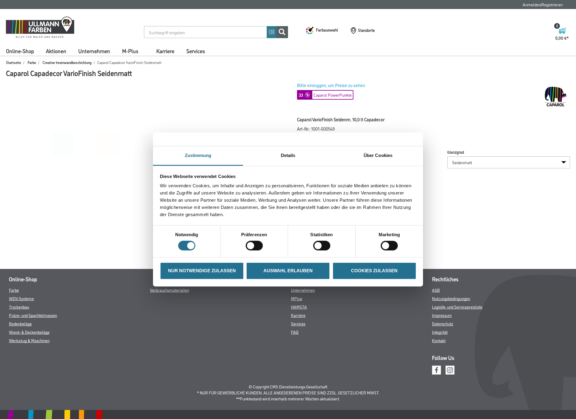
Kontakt (439, 340)
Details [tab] (288, 155)
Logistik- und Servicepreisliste (457, 306)
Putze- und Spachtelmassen (33, 315)
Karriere (165, 50)
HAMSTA (299, 306)
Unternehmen (94, 50)
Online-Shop (20, 50)
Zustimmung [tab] (198, 155)
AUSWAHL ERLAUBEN (288, 270)
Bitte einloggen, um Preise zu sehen (331, 85)
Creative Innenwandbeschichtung (67, 62)
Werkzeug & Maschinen (29, 340)
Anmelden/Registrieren (542, 4)
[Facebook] (436, 369)
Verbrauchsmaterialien (169, 290)
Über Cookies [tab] (378, 155)
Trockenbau (19, 306)
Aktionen (56, 50)
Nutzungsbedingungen (451, 298)
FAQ (294, 332)
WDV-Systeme (21, 298)
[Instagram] (450, 369)
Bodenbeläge (20, 323)
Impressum (442, 315)
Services (195, 50)
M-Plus (130, 50)
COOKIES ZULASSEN (374, 270)
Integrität (440, 332)
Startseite (13, 62)
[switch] (256, 246)
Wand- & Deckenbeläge (29, 332)
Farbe (32, 62)
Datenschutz (442, 323)
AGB (436, 290)
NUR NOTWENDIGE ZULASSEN (202, 270)
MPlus (296, 298)
